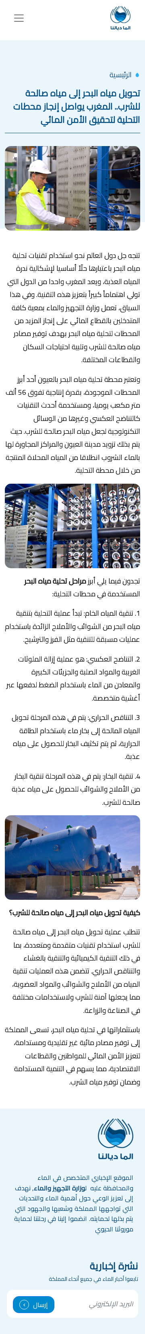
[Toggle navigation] (19, 18)
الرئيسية (121, 74)
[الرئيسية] (120, 18)
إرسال (40, 1305)
